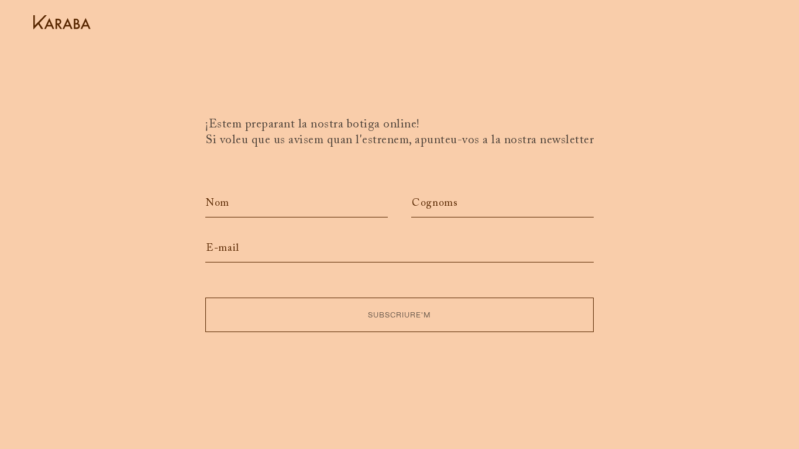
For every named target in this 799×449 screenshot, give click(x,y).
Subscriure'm (399, 314)
